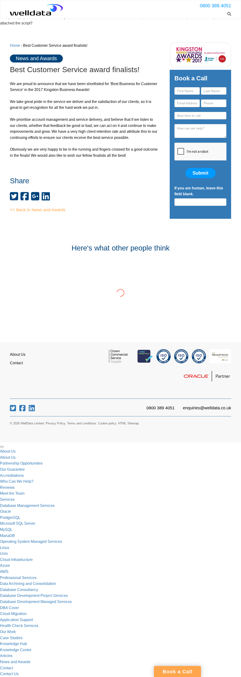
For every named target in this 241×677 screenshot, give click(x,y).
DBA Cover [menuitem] (9, 608)
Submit (201, 173)
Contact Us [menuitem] (9, 674)
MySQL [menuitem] (6, 530)
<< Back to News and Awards (37, 209)
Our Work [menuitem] (8, 632)
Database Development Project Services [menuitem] (34, 596)
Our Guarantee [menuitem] (12, 469)
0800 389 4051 (215, 5)
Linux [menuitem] (4, 548)
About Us (17, 354)
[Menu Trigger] (2, 446)
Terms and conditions (81, 423)
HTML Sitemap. (129, 423)
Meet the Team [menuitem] (12, 493)
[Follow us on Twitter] (13, 409)
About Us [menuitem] (8, 451)
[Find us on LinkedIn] (32, 409)
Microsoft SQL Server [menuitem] (17, 523)
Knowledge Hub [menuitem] (13, 644)
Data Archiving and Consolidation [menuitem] (28, 584)
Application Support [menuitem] (16, 620)
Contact (16, 363)
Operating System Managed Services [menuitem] (31, 542)
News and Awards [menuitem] (15, 662)
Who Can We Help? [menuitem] (16, 481)
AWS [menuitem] (4, 572)
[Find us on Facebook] (22, 409)
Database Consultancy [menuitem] (19, 590)
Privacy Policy (55, 423)
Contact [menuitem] (6, 668)
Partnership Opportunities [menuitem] (21, 463)
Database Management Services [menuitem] (27, 506)
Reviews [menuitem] (7, 487)
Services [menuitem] (7, 499)
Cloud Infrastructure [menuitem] (16, 560)
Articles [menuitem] (6, 656)
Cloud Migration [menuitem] (13, 614)
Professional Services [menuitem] (18, 578)
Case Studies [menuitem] (11, 638)
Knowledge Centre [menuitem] (15, 650)
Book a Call (178, 671)
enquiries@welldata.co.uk (207, 408)
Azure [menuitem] (5, 565)
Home (15, 45)
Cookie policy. (107, 423)
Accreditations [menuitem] (12, 475)
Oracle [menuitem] (5, 511)
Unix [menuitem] (4, 554)
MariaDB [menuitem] (7, 536)
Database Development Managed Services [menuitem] (36, 602)
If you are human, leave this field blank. (198, 191)
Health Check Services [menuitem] (19, 626)
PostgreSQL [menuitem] (10, 518)
